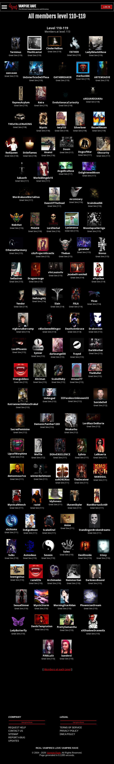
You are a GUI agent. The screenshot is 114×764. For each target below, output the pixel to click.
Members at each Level (57, 669)
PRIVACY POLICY (69, 731)
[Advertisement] (57, 690)
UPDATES (13, 741)
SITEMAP (13, 734)
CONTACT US (15, 731)
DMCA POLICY (67, 734)
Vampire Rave (54, 753)
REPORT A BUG (16, 737)
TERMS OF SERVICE (71, 727)
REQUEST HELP (17, 727)
